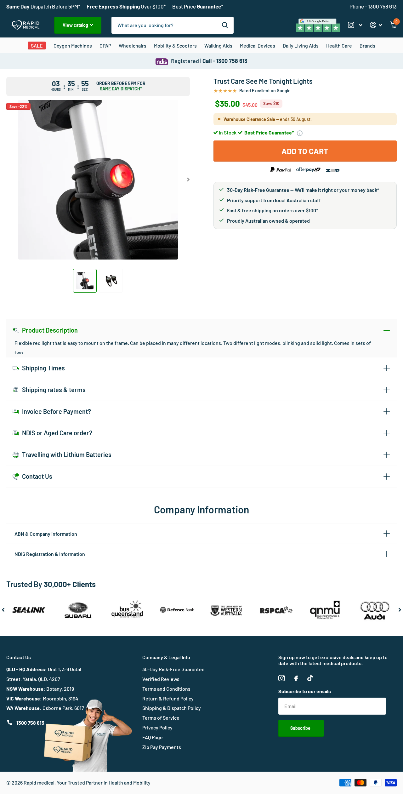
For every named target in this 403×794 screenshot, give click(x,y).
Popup (300, 132)
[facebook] (296, 678)
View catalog (76, 25)
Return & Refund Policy (168, 698)
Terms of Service (160, 718)
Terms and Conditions (166, 689)
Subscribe (300, 728)
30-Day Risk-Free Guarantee (173, 669)
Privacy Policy (157, 727)
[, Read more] (355, 25)
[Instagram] (281, 678)
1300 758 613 (30, 723)
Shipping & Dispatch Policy (171, 708)
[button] (188, 180)
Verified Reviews (160, 679)
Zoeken (225, 25)
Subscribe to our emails (304, 691)
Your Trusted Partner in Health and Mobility (103, 782)
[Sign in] (376, 25)
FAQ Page (152, 737)
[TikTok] (310, 678)
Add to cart (304, 151)
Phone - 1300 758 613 (373, 6)
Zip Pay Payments (161, 747)
